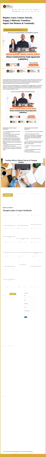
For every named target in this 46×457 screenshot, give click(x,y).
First (24, 298)
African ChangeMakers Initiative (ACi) (15, 451)
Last (30, 298)
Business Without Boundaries (29, 451)
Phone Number (26, 303)
